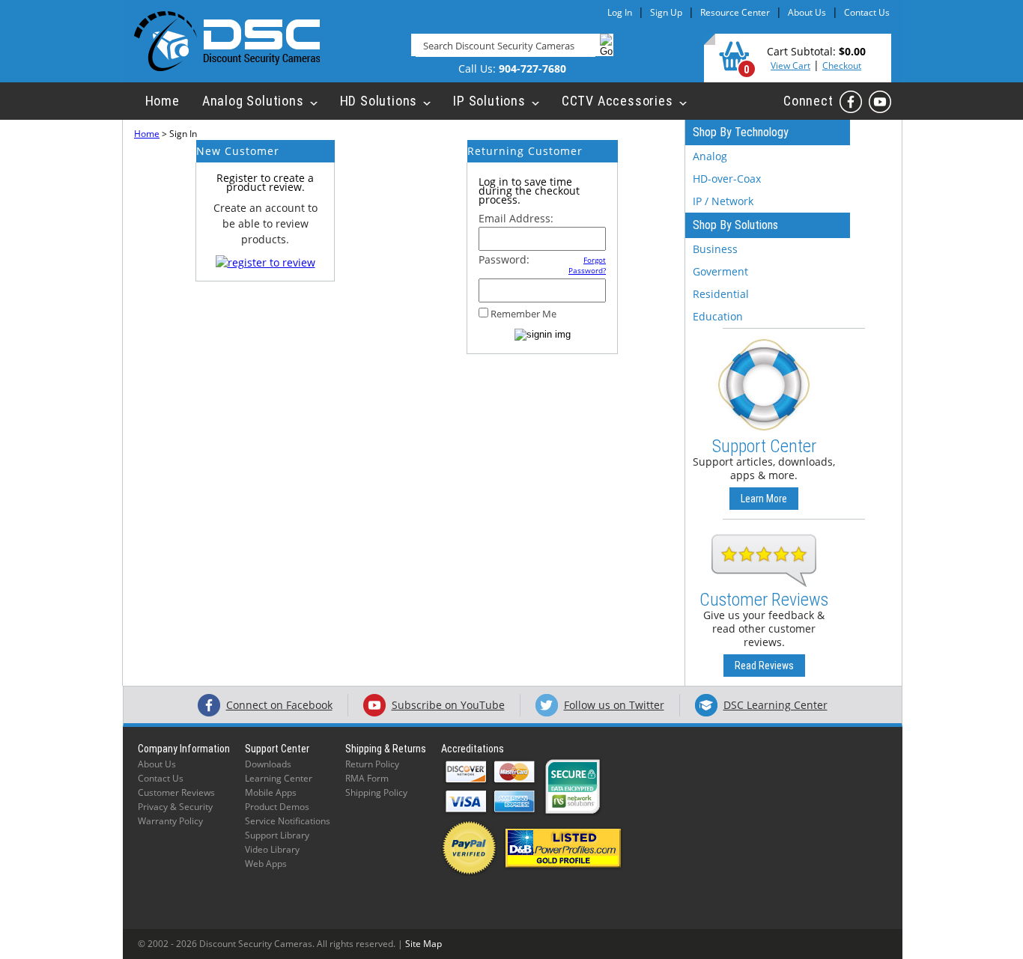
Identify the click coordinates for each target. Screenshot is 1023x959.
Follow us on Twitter (614, 705)
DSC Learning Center (775, 705)
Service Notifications (287, 821)
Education (718, 316)
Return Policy (372, 764)
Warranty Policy (170, 821)
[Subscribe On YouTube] (880, 102)
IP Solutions (489, 101)
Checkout (841, 65)
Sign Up (666, 12)
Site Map (423, 943)
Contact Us (867, 12)
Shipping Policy (376, 792)
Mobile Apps (271, 792)
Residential (721, 294)
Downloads (268, 764)
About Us (807, 12)
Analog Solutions (253, 101)
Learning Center (278, 778)
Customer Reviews (176, 792)
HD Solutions (379, 101)
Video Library (272, 849)
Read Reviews (764, 666)
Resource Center (735, 12)
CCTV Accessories (617, 101)
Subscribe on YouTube (448, 705)
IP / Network (723, 201)
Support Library (277, 835)
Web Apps (266, 863)
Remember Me (523, 313)
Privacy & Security (175, 806)
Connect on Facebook (279, 705)
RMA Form (367, 778)
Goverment (720, 271)
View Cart (790, 65)
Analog (710, 156)
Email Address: (516, 218)
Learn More (764, 499)
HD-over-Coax (727, 178)
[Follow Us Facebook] (851, 102)
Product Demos (277, 806)
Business (715, 249)
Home (162, 101)
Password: (504, 259)
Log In (619, 12)
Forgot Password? (587, 265)
